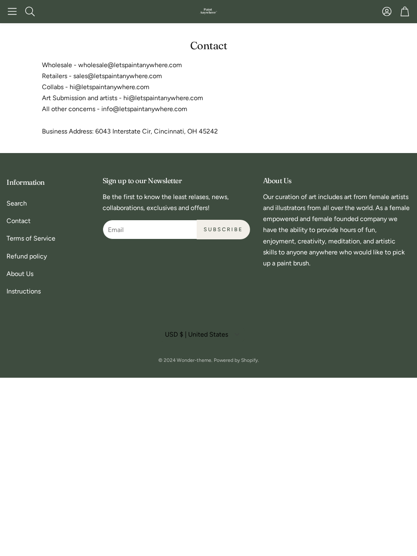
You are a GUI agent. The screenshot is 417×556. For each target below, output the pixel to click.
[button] (12, 11)
